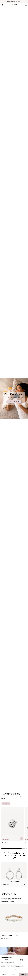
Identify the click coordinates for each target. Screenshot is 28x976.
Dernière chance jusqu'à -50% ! (13, 1)
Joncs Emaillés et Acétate (10, 935)
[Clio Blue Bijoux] (14, 5)
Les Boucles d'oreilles (11, 881)
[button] (2, 5)
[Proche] (26, 1)
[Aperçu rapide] (21, 838)
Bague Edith (4, 842)
